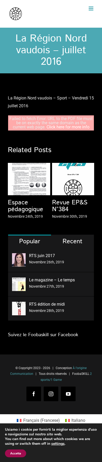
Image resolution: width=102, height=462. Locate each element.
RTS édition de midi (47, 304)
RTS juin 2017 (42, 255)
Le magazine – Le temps (52, 279)
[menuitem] (38, 420)
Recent (72, 241)
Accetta (15, 453)
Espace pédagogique (25, 206)
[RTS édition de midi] (19, 305)
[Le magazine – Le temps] (19, 281)
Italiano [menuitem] (78, 420)
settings (58, 443)
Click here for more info (68, 127)
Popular (29, 241)
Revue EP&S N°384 (69, 206)
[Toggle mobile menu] (91, 8)
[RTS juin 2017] (19, 256)
